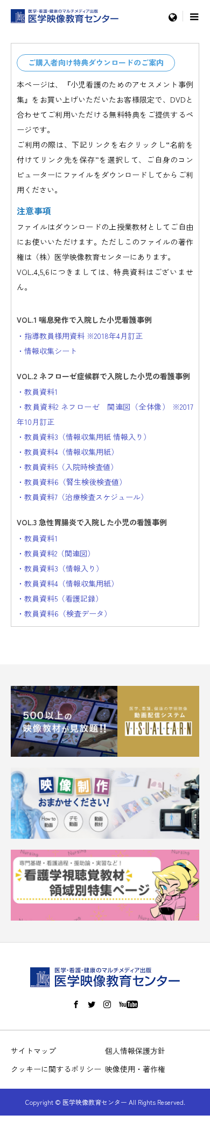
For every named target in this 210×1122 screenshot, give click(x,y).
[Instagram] (107, 1004)
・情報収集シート (47, 350)
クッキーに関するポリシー (56, 1068)
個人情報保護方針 (135, 1050)
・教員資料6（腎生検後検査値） (72, 481)
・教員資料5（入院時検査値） (67, 466)
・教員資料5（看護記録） (60, 598)
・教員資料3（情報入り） (60, 568)
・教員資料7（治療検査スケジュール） (82, 496)
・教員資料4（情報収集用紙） (67, 451)
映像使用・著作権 (135, 1068)
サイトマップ (33, 1050)
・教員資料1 (37, 391)
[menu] (172, 16)
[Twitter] (91, 1004)
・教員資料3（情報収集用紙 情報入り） (84, 436)
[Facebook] (76, 1004)
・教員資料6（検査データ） (64, 613)
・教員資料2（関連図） (56, 553)
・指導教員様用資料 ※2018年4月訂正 (80, 335)
